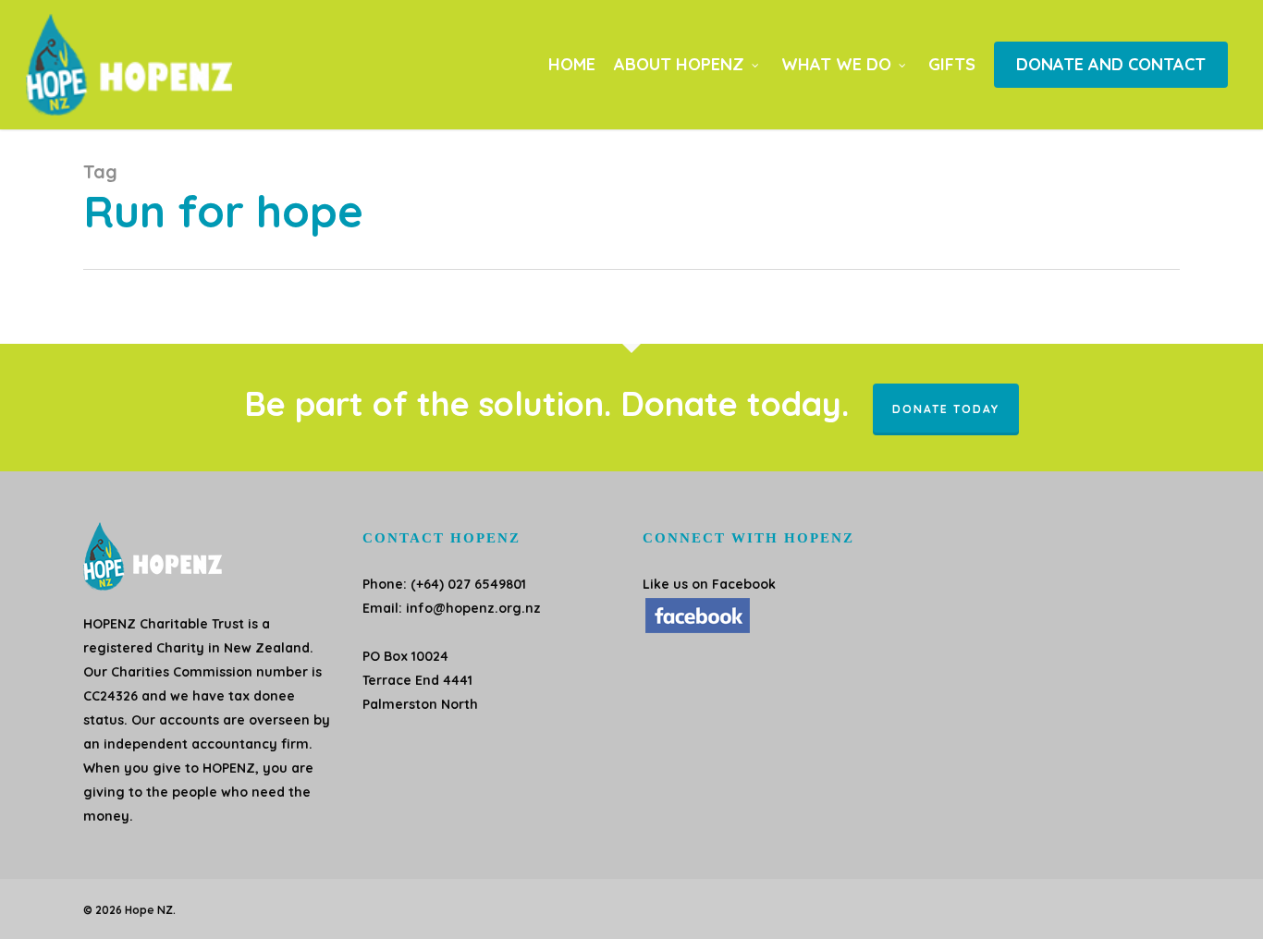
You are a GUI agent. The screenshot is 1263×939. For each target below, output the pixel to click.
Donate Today (945, 409)
